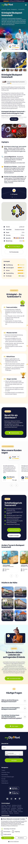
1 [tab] (12, 197)
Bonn (8, 810)
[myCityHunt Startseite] (8, 5)
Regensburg (4, 811)
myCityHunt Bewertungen (7, 776)
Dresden (15, 811)
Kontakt (3, 778)
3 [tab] (16, 197)
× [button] (26, 818)
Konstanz (16, 813)
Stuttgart (3, 810)
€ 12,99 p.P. (15, 246)
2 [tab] (14, 197)
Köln (10, 806)
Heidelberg (20, 808)
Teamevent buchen (14, 530)
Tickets (3, 770)
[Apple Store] (14, 788)
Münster (14, 806)
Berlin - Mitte (4, 806)
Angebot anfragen (14, 535)
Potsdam (20, 811)
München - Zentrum (6, 805)
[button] (14, 841)
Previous (11, 485)
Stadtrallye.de (4, 783)
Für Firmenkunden (14, 252)
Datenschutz (4, 781)
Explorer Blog (4, 774)
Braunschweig (4, 813)
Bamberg (13, 810)
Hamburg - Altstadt (16, 805)
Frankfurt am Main (5, 808)
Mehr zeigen (14, 119)
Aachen (10, 811)
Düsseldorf (13, 808)
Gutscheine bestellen (15, 678)
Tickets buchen (15, 433)
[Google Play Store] (14, 792)
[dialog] (14, 830)
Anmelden (14, 760)
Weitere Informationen (12, 825)
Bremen (11, 813)
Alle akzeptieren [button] (7, 837)
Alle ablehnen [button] (21, 837)
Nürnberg (19, 806)
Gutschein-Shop (5, 772)
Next (16, 485)
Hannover (19, 810)
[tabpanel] (14, 192)
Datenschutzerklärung (14, 757)
